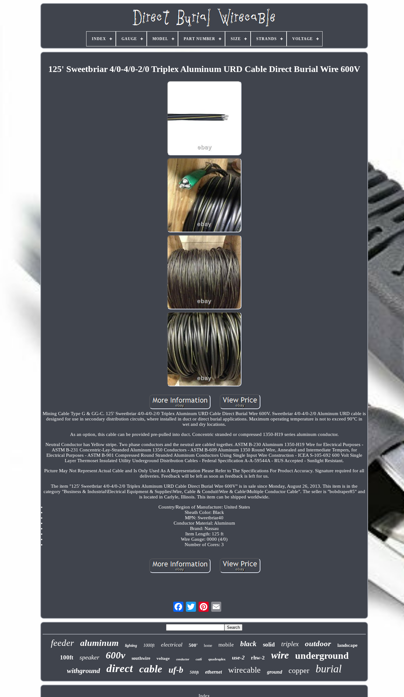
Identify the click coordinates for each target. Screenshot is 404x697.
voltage (163, 658)
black (248, 644)
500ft (194, 672)
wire (280, 655)
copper (298, 670)
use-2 (238, 657)
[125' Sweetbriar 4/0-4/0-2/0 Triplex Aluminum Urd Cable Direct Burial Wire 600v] (204, 118)
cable (150, 669)
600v (115, 655)
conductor (182, 659)
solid (269, 644)
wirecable (244, 670)
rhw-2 (258, 658)
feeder (62, 643)
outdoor (318, 643)
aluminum (99, 643)
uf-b (176, 670)
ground (274, 672)
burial (329, 669)
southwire (141, 658)
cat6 (199, 659)
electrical (171, 644)
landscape (347, 645)
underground (322, 655)
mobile (226, 645)
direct (119, 668)
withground (83, 671)
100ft (66, 657)
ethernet (213, 672)
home (208, 645)
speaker (89, 657)
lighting (131, 645)
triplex (290, 644)
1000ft (149, 645)
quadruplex (217, 659)
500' (193, 645)
